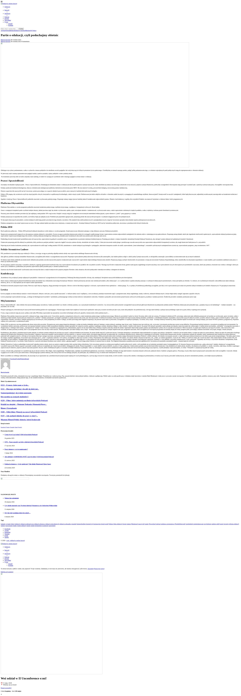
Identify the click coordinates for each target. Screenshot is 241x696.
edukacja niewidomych (52, 524)
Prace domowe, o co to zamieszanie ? (16, 449)
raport (221, 524)
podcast (158, 524)
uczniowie (45, 525)
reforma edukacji (234, 524)
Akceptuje (91, 568)
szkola (28, 525)
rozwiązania (9, 525)
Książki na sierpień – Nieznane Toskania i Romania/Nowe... (24, 404)
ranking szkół (215, 524)
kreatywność (105, 524)
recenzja (226, 524)
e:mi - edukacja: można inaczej (15, 540)
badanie (3, 524)
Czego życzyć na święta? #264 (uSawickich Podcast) (21, 434)
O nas (6, 22)
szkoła (33, 525)
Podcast (7, 17)
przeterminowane (198, 524)
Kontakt (10, 25)
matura (129, 524)
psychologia (207, 524)
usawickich (52, 525)
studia (14, 525)
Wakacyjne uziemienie (12, 498)
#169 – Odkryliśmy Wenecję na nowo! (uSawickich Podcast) (24, 412)
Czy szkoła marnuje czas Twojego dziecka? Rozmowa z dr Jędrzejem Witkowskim (31, 505)
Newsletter (8, 20)
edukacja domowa (39, 524)
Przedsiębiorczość (180, 524)
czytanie (8, 524)
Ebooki (7, 18)
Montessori (134, 524)
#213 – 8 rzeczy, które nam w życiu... (15, 385)
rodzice (3, 525)
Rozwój (7, 10)
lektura (111, 524)
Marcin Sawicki (5, 40)
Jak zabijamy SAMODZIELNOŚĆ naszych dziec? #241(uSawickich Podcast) (29, 457)
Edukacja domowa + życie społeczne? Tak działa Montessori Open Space (28, 464)
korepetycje (89, 524)
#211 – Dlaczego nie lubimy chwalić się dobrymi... (20, 389)
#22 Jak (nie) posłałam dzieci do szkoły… (18, 513)
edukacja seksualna (65, 524)
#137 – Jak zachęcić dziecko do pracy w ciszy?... (19, 416)
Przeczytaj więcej (99, 568)
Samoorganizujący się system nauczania (16, 393)
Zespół (10, 24)
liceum (124, 524)
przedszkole (189, 524)
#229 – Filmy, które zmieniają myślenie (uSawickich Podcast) (24, 400)
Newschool (152, 524)
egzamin (73, 524)
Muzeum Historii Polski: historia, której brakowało (20, 420)
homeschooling (81, 524)
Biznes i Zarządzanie (9, 408)
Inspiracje (7, 13)
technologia (38, 525)
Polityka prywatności (7, 572)
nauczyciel (141, 524)
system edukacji (21, 525)
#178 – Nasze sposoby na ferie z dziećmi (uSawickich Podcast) (24, 442)
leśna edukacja (117, 524)
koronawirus (97, 524)
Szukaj (21, 28)
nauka (146, 524)
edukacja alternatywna (27, 524)
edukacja (17, 524)
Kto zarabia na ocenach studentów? (15, 397)
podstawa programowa (167, 524)
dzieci (12, 524)
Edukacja (7, 7)
